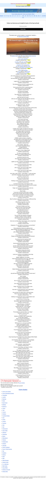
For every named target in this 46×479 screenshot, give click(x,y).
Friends (4, 421)
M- (25, 15)
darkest (13, 55)
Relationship (5, 441)
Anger (19, 58)
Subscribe (23, 29)
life (17, 61)
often (20, 55)
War (3, 451)
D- (12, 15)
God (3, 426)
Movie (3, 400)
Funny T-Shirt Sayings (7, 449)
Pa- (30, 15)
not (24, 61)
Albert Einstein (5, 460)
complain (21, 66)
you (16, 66)
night (16, 55)
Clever (3, 408)
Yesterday (19, 64)
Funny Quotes (22, 382)
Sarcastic (4, 445)
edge (22, 61)
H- (19, 15)
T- (40, 15)
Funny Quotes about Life (17, 14)
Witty (3, 458)
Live (16, 61)
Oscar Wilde (5, 467)
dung (26, 64)
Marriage (4, 399)
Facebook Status (6, 415)
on (18, 61)
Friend (3, 419)
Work (3, 456)
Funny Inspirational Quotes (8, 393)
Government (5, 428)
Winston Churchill (6, 469)
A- (4, 15)
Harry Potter (4, 430)
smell (29, 66)
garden (31, 67)
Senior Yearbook (6, 447)
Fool (3, 417)
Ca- (8, 15)
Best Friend (4, 402)
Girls (3, 425)
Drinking (4, 413)
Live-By (4, 397)
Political (4, 439)
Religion (4, 443)
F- (15, 15)
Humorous (4, 434)
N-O (28, 15)
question (27, 72)
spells (22, 58)
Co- (10, 15)
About (33, 14)
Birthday (4, 404)
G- (17, 15)
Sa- (36, 15)
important (25, 70)
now (18, 72)
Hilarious (4, 432)
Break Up (4, 406)
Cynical (4, 412)
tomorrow (34, 55)
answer (28, 71)
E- (14, 15)
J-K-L (23, 15)
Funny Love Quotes (27, 14)
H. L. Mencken (5, 464)
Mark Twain (4, 465)
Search (1, 15)
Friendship (4, 395)
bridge (23, 55)
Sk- (39, 15)
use (18, 67)
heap (28, 64)
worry (19, 71)
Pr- (32, 15)
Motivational (5, 438)
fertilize (22, 67)
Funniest (4, 423)
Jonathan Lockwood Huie (23, 36)
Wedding (4, 452)
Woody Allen (5, 471)
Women (4, 454)
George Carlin (5, 462)
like (23, 64)
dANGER (26, 58)
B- (6, 15)
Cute (3, 410)
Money (3, 436)
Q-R (34, 15)
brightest (30, 55)
